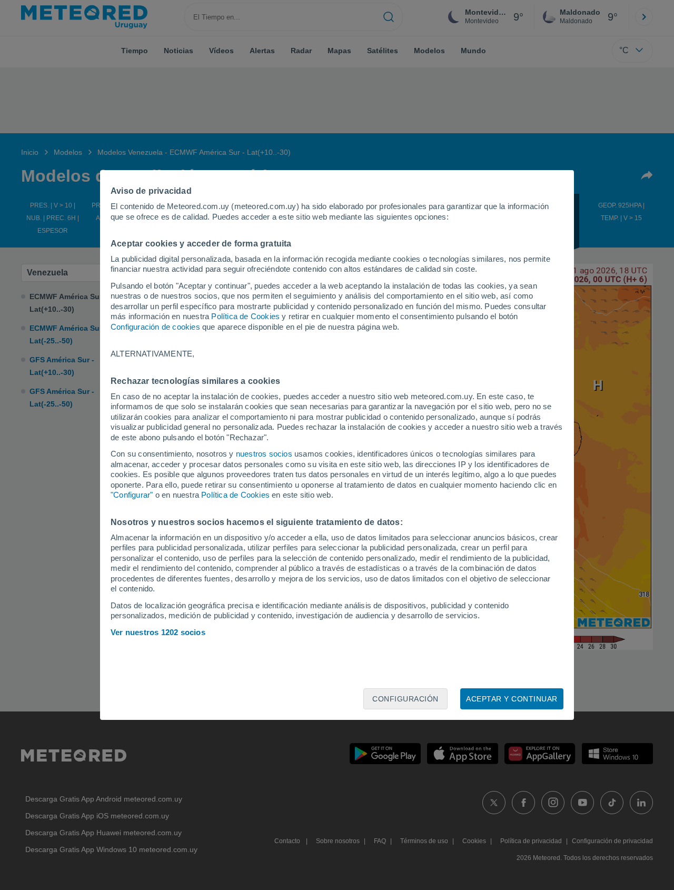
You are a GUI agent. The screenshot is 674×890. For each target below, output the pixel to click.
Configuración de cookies (155, 326)
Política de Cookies (245, 316)
